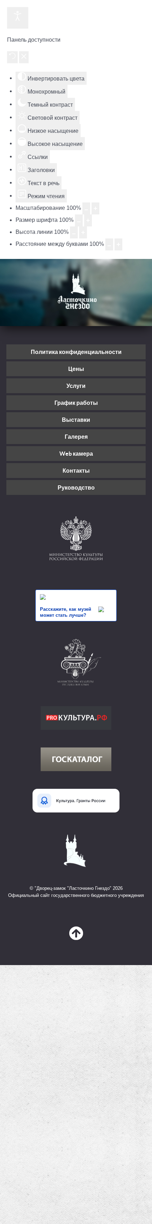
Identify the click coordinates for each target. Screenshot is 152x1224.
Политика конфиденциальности (76, 352)
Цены (76, 369)
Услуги (76, 386)
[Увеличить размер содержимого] (95, 208)
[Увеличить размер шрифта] (88, 220)
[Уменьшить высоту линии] (74, 232)
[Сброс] (12, 57)
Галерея (76, 436)
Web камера (76, 453)
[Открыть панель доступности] (17, 18)
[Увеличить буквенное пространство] (118, 244)
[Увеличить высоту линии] (83, 232)
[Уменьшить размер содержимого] (86, 208)
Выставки (76, 419)
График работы (76, 403)
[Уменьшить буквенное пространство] (109, 244)
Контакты (76, 470)
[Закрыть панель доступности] (24, 57)
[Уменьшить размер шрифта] (79, 220)
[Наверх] (76, 933)
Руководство (76, 487)
